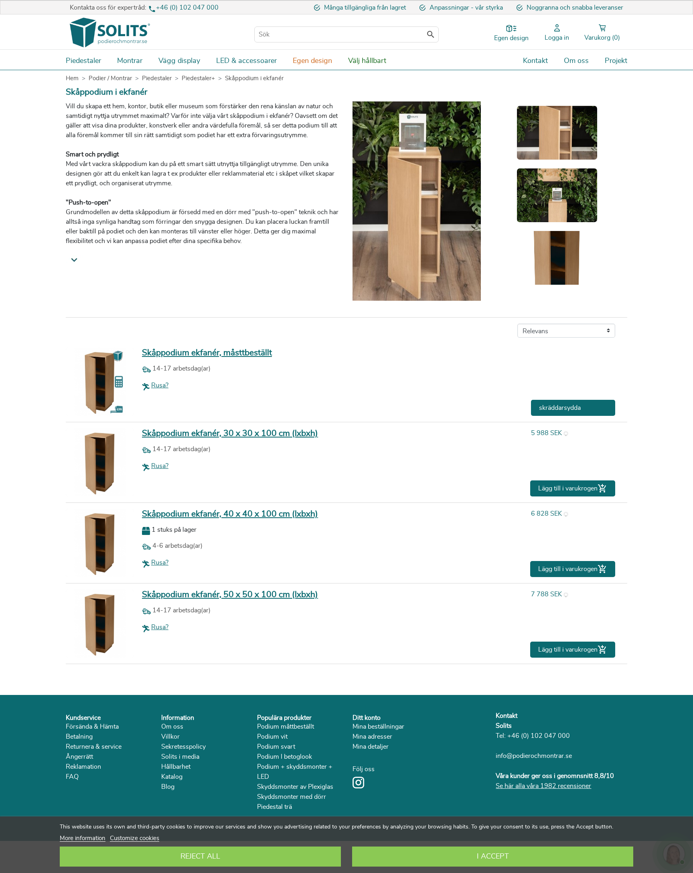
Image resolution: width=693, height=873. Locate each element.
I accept (493, 856)
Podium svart (276, 746)
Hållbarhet (175, 767)
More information (82, 838)
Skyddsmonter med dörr (291, 797)
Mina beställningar (378, 726)
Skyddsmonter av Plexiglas (295, 787)
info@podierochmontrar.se (534, 756)
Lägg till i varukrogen (572, 488)
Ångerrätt (79, 756)
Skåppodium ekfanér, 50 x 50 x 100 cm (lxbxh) (230, 594)
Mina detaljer (371, 746)
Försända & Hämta (92, 726)
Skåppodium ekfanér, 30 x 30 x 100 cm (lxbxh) (230, 433)
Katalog (171, 777)
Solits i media (180, 756)
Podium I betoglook (284, 756)
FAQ (72, 777)
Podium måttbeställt (285, 726)
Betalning (79, 736)
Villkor (170, 736)
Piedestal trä (274, 807)
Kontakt (506, 716)
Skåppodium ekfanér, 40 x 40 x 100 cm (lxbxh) (230, 514)
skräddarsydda (560, 408)
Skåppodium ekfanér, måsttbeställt (207, 352)
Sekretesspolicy (183, 746)
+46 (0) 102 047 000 (187, 7)
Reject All (200, 856)
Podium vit (272, 736)
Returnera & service (94, 746)
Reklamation (83, 767)
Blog (167, 787)
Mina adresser (372, 736)
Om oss (172, 726)
